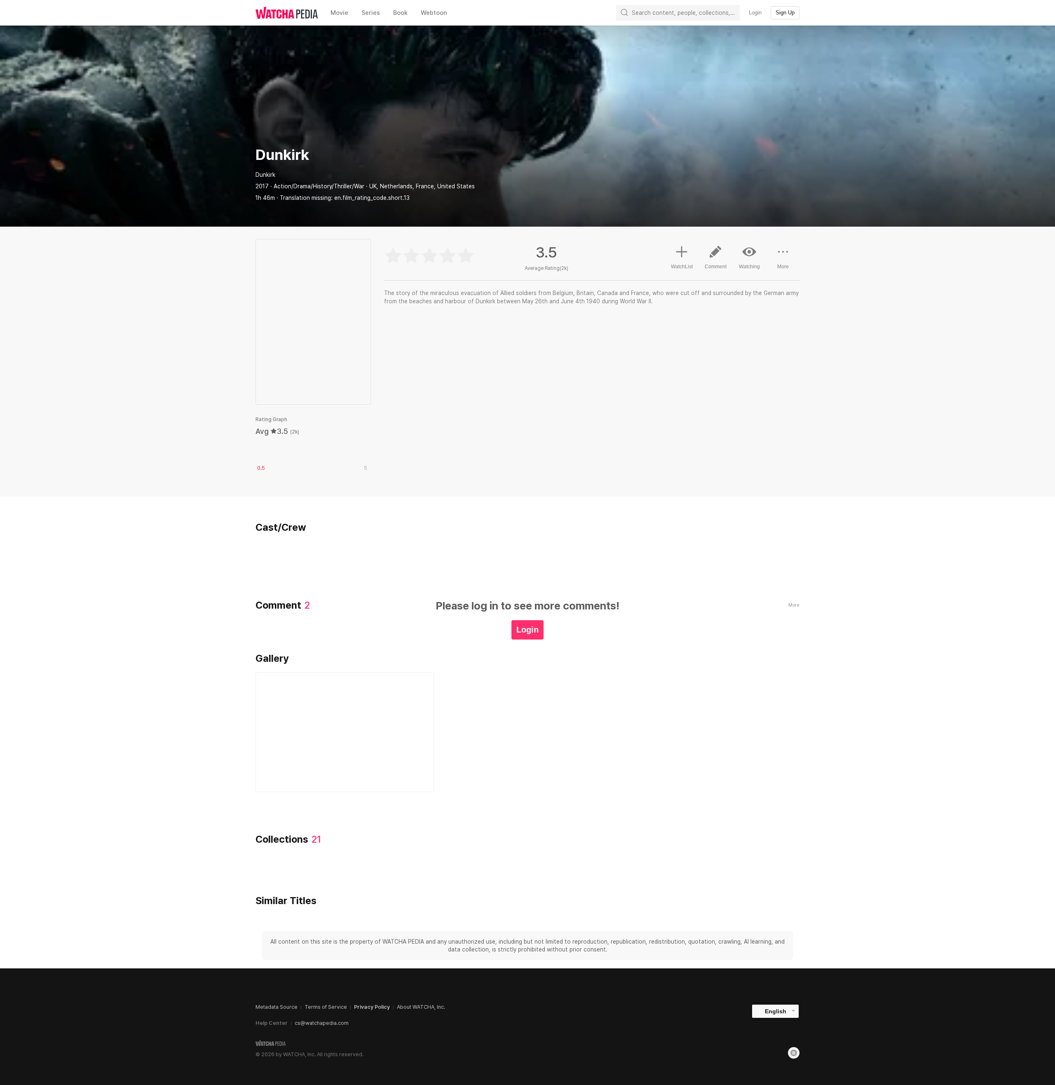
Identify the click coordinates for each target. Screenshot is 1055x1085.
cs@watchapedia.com (322, 1023)
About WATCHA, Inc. (421, 1007)
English (775, 1011)
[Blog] (793, 1053)
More (783, 266)
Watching (749, 266)
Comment (716, 266)
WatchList (682, 266)
